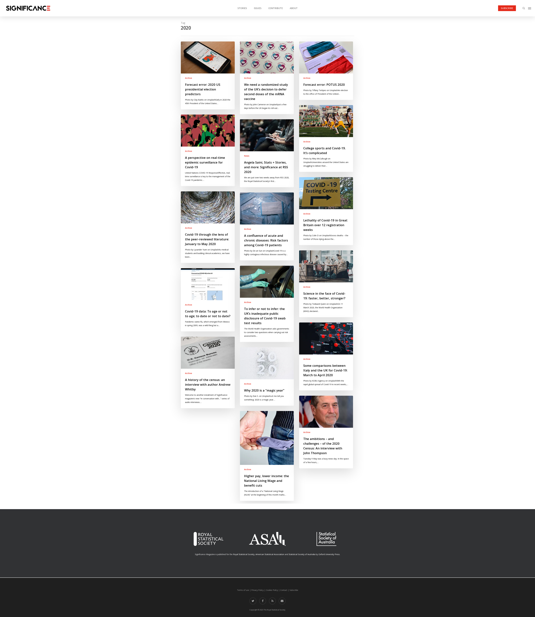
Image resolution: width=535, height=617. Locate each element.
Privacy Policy (257, 590)
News (246, 155)
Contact (283, 590)
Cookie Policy (272, 590)
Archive (188, 78)
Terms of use (243, 590)
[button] (529, 8)
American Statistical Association (270, 554)
